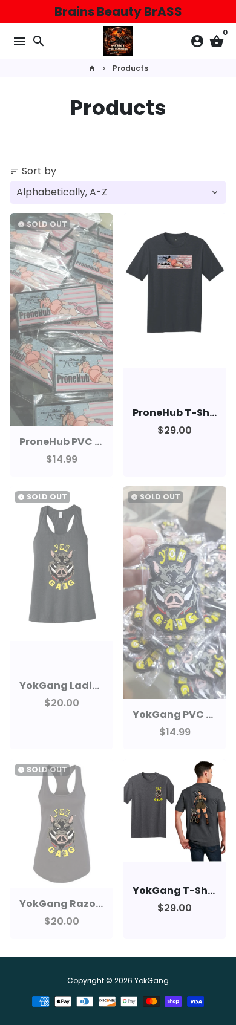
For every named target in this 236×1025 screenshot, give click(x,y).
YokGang (151, 980)
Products (130, 68)
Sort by (33, 171)
